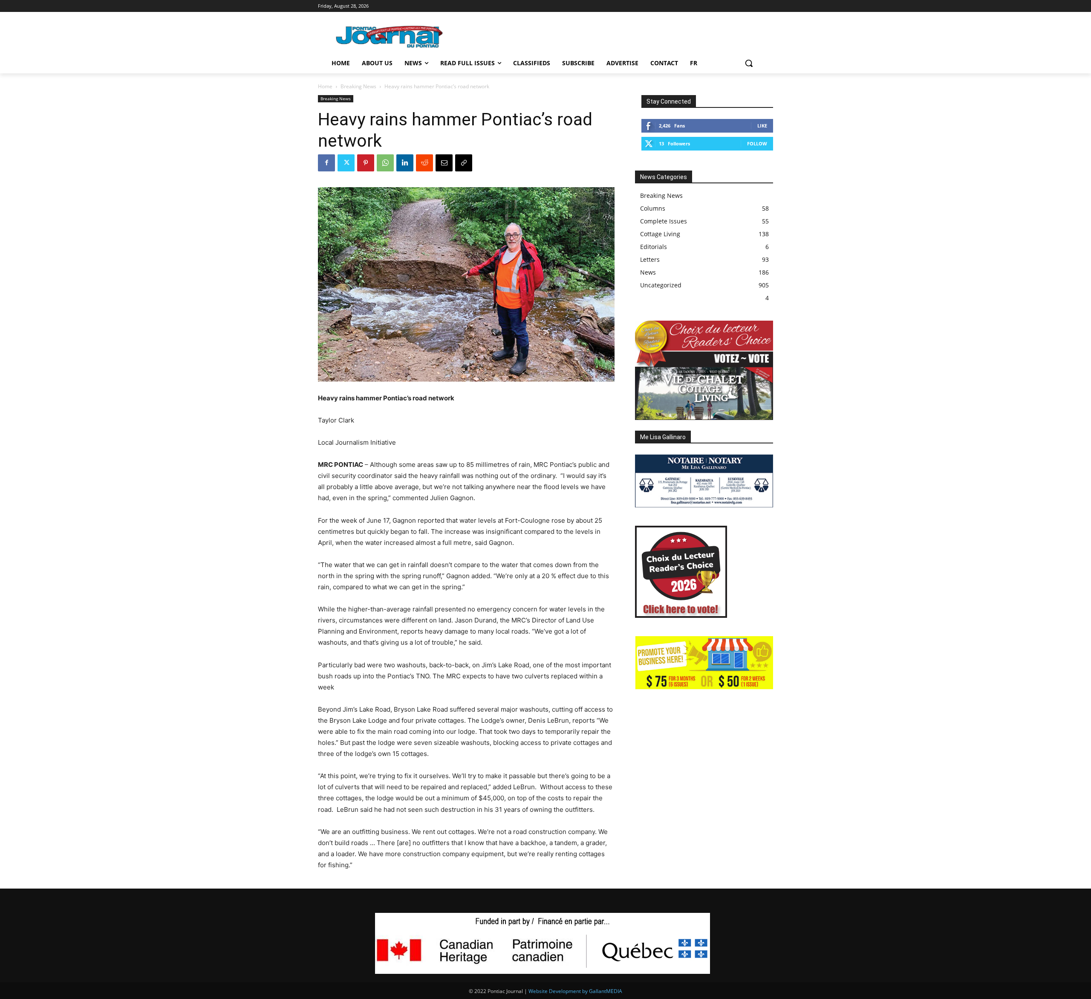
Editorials (653, 247)
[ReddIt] (424, 162)
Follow (757, 143)
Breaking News (358, 86)
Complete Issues (663, 221)
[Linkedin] (404, 162)
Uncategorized (660, 285)
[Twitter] (346, 162)
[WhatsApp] (385, 162)
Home (325, 86)
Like (762, 125)
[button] (749, 63)
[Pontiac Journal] (390, 36)
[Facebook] (326, 162)
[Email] (444, 162)
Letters (650, 259)
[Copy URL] (463, 162)
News (648, 272)
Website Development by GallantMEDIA (575, 991)
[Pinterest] (365, 162)
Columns (652, 208)
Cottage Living (660, 234)
